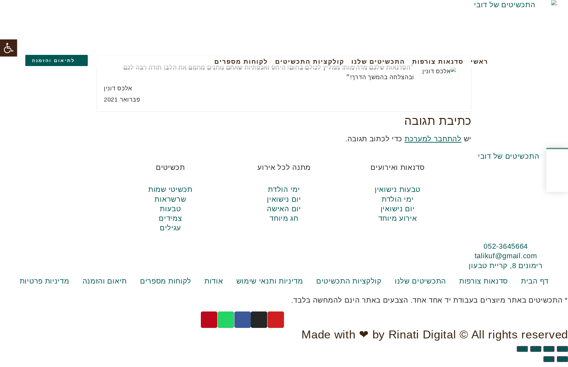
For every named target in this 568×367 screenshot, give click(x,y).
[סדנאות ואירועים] (397, 155)
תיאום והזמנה (105, 281)
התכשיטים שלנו (378, 61)
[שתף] (535, 349)
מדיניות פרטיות (44, 281)
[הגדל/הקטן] (562, 349)
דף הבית (535, 281)
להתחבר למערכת (433, 139)
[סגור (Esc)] (522, 349)
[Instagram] (158, 61)
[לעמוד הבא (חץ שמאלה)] (549, 359)
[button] (8, 48)
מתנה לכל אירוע (284, 167)
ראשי (479, 61)
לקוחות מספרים (241, 61)
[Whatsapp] (133, 61)
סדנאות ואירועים (397, 167)
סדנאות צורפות (437, 61)
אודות (213, 281)
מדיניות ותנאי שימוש (269, 281)
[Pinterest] (121, 61)
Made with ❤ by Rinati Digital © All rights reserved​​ (434, 334)
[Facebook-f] (146, 61)
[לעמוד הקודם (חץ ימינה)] (562, 359)
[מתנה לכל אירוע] (284, 155)
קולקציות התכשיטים (309, 61)
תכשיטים (170, 167)
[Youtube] (170, 61)
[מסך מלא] (549, 349)
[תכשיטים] (170, 155)
